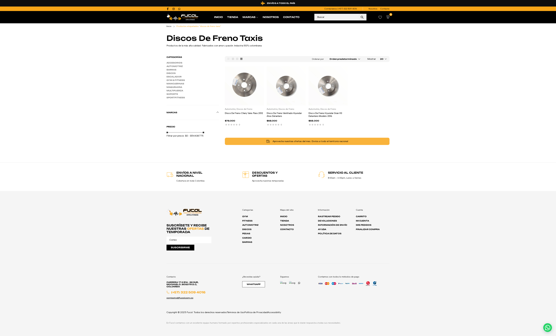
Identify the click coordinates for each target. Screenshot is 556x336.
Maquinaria (174, 87)
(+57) (341, 9)
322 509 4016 (350, 9)
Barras (171, 70)
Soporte (172, 94)
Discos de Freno (244, 109)
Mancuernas (175, 83)
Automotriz (175, 66)
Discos (171, 73)
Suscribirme (180, 247)
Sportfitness (176, 97)
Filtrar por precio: (176, 135)
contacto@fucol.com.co (180, 298)
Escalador (174, 77)
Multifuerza (175, 90)
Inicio (169, 26)
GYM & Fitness (176, 80)
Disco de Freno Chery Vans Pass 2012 (244, 113)
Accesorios (174, 63)
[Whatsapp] (179, 9)
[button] (547, 327)
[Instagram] (173, 9)
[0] (387, 17)
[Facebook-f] (168, 9)
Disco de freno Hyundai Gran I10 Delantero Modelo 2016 (325, 114)
